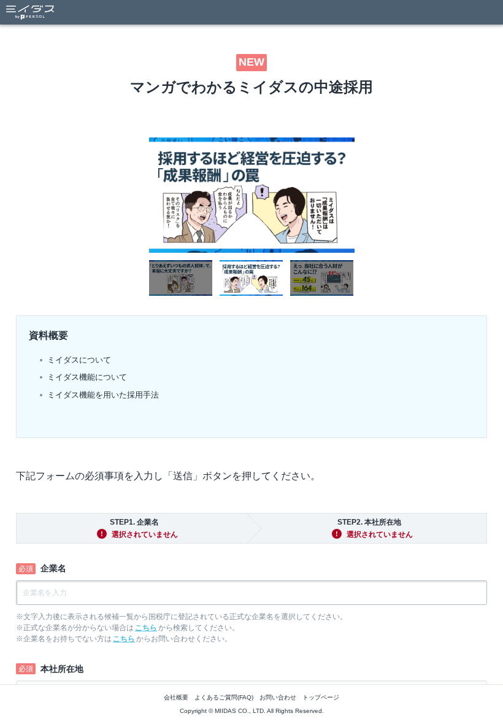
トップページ (320, 697)
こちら (146, 627)
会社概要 (176, 697)
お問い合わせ (277, 697)
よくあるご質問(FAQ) (223, 697)
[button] (180, 278)
